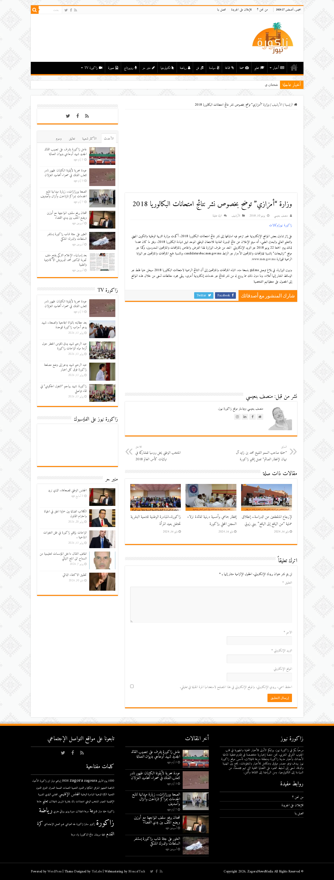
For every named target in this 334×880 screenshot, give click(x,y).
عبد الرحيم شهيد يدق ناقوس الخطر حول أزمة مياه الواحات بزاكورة (64, 346)
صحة (242, 68)
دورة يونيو (70, 811)
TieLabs (97, 872)
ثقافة (227, 68)
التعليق (287, 583)
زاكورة (105, 823)
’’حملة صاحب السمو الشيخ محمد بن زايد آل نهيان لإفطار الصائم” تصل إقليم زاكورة (261, 453)
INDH (65, 781)
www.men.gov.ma (264, 259)
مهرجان (97, 834)
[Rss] (75, 10)
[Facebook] (71, 10)
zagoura (90, 780)
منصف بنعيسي (281, 215)
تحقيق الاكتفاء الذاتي (75, 575)
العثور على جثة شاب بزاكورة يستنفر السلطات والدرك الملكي (67, 236)
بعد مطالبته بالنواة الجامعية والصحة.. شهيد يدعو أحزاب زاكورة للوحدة (64, 325)
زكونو (92, 824)
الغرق (45, 788)
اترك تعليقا (217, 215)
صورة (111, 68)
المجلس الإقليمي (69, 794)
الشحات (66, 788)
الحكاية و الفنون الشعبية (82, 788)
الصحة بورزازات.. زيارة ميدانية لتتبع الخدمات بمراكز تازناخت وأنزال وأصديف (63, 194)
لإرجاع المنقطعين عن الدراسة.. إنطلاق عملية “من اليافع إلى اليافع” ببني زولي (267, 520)
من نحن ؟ (262, 10)
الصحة (59, 788)
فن (197, 68)
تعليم (256, 68)
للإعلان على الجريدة (241, 10)
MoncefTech (136, 872)
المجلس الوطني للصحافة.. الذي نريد (67, 490)
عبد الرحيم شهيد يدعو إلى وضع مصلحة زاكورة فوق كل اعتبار (65, 367)
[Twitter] (66, 10)
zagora (76, 780)
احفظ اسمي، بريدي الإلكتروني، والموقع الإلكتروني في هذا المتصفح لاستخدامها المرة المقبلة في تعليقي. (236, 687)
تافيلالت (53, 801)
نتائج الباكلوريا (86, 834)
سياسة (212, 68)
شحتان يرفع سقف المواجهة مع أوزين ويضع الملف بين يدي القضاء (67, 215)
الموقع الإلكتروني (283, 669)
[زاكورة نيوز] (273, 37)
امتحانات (80, 801)
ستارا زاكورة (82, 824)
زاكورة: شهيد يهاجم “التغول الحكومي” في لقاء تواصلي (63, 388)
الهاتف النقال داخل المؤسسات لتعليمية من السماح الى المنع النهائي (63, 556)
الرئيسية (294, 67)
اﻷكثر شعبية (89, 139)
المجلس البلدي (51, 794)
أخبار (276, 68)
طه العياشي (70, 824)
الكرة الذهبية (101, 794)
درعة (93, 811)
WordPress (54, 872)
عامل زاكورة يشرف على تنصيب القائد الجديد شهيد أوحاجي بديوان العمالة (65, 151)
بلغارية (67, 801)
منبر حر (146, 68)
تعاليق (72, 139)
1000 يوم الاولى (106, 781)
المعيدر (103, 801)
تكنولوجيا (165, 68)
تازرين (61, 801)
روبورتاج (128, 68)
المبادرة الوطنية (87, 794)
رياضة (183, 68)
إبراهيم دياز (56, 781)
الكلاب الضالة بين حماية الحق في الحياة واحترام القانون (65, 513)
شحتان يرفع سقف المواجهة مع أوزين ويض (248, 85)
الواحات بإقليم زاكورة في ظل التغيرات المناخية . (65, 535)
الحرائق (97, 788)
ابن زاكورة (45, 781)
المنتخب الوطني (92, 801)
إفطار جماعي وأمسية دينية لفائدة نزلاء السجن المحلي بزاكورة (211, 520)
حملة (104, 811)
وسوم (59, 139)
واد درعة (75, 834)
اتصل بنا (221, 10)
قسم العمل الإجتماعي (54, 824)
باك (73, 801)
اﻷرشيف (277, 105)
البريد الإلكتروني (281, 651)
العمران (52, 788)
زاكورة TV (91, 68)
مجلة (103, 834)
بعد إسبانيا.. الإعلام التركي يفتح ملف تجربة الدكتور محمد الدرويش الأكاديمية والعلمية (65, 260)
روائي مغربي (58, 811)
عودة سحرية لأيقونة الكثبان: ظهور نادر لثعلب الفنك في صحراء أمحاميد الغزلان (65, 172)
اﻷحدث (109, 139)
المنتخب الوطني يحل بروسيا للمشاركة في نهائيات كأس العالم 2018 (158, 453)
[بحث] (35, 10)
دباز (100, 811)
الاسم (288, 632)
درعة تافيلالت (82, 811)
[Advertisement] (211, 151)
